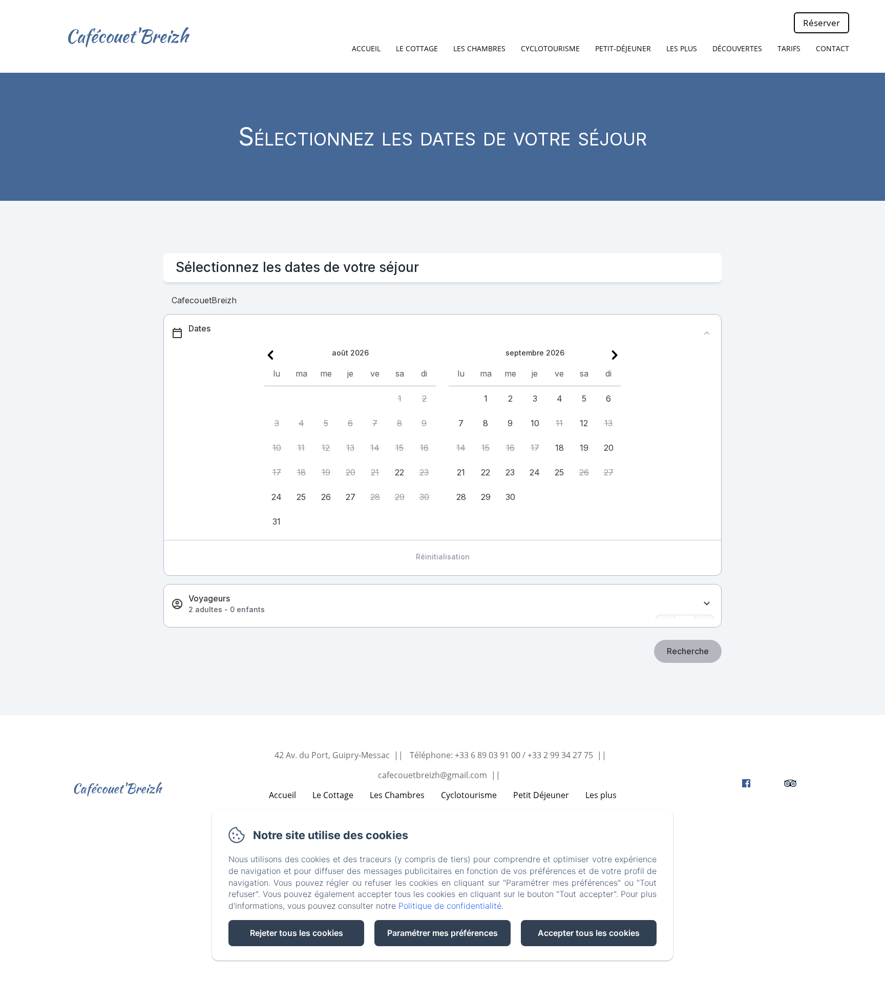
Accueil (366, 48)
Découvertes (737, 48)
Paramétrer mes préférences (442, 933)
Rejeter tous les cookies (296, 933)
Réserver (821, 23)
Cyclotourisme (550, 48)
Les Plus (681, 48)
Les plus (601, 795)
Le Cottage (417, 48)
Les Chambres (397, 795)
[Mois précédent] (270, 355)
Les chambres (479, 48)
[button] (399, 398)
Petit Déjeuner (541, 795)
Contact (832, 48)
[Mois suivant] (614, 355)
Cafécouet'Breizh (127, 36)
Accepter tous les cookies (589, 933)
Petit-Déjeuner (623, 48)
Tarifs (788, 48)
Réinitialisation (443, 556)
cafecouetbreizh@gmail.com (432, 775)
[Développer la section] (707, 603)
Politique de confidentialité (449, 906)
